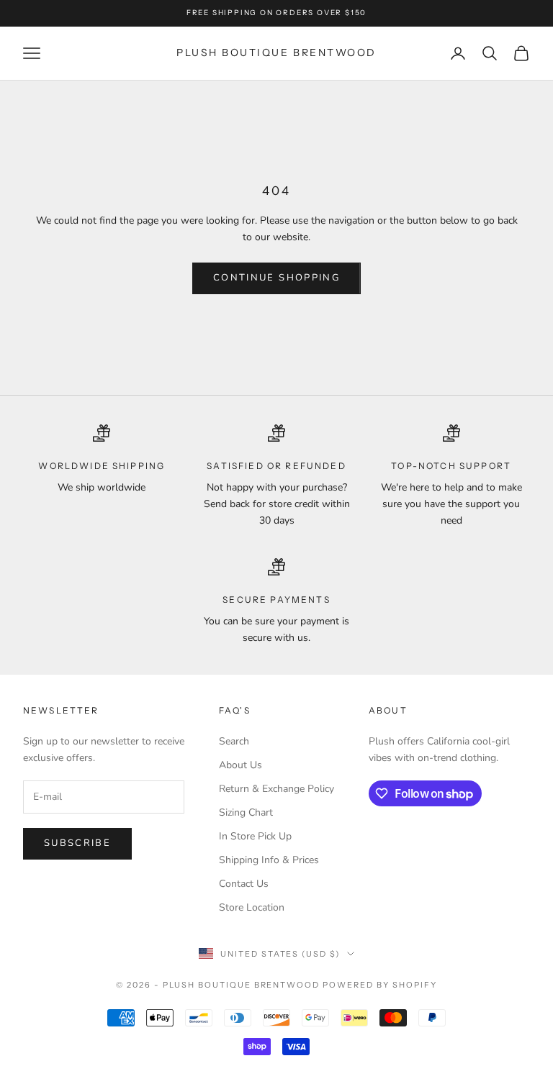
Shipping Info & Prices (269, 860)
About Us (240, 765)
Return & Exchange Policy (276, 789)
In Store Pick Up (255, 836)
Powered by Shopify (380, 985)
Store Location (251, 907)
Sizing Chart (246, 812)
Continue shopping (276, 277)
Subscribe (77, 843)
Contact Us (244, 884)
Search (234, 741)
